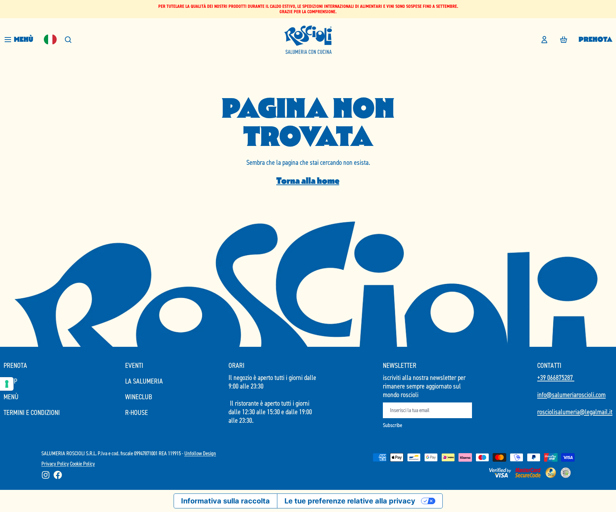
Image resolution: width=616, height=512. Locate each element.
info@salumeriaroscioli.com (571, 394)
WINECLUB (138, 396)
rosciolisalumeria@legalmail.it (574, 411)
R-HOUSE (136, 412)
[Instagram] (45, 475)
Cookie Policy (82, 463)
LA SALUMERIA (144, 381)
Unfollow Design (200, 453)
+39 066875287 (555, 377)
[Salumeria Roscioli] (308, 39)
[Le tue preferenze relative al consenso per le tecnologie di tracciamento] (7, 384)
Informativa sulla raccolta (225, 501)
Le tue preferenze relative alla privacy (349, 501)
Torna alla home (307, 180)
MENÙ (11, 396)
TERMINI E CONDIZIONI (32, 412)
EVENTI (134, 365)
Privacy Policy (55, 463)
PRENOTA (595, 39)
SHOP (10, 381)
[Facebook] (57, 475)
